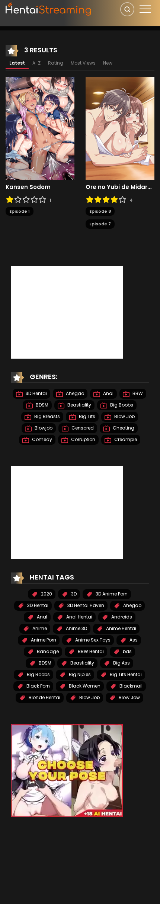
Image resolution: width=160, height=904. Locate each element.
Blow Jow (129, 697)
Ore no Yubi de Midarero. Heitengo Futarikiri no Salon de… (120, 187)
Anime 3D (76, 628)
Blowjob (42, 428)
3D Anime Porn (111, 594)
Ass (133, 640)
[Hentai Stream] (49, 8)
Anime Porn (43, 640)
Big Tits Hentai (125, 674)
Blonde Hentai (44, 697)
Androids (121, 617)
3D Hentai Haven (85, 605)
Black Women (84, 686)
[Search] (127, 9)
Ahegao (74, 393)
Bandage (47, 651)
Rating (55, 63)
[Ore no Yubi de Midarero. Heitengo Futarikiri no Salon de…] (120, 128)
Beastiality (78, 405)
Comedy (41, 439)
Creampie (125, 439)
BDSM (41, 405)
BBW (137, 393)
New (107, 63)
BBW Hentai (90, 651)
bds (127, 651)
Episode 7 (100, 224)
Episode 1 (19, 211)
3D (73, 594)
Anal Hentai (78, 617)
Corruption (82, 439)
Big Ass (121, 663)
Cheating (123, 428)
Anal (107, 393)
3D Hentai (36, 393)
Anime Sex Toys (92, 640)
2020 (46, 594)
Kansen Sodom (28, 187)
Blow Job (124, 416)
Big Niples (79, 674)
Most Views (83, 63)
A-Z (36, 63)
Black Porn (37, 686)
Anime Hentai (120, 628)
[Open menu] (145, 9)
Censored (82, 428)
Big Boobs (121, 405)
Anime (39, 628)
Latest (17, 63)
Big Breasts (46, 416)
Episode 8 (100, 211)
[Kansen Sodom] (40, 128)
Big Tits (86, 416)
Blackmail (130, 686)
